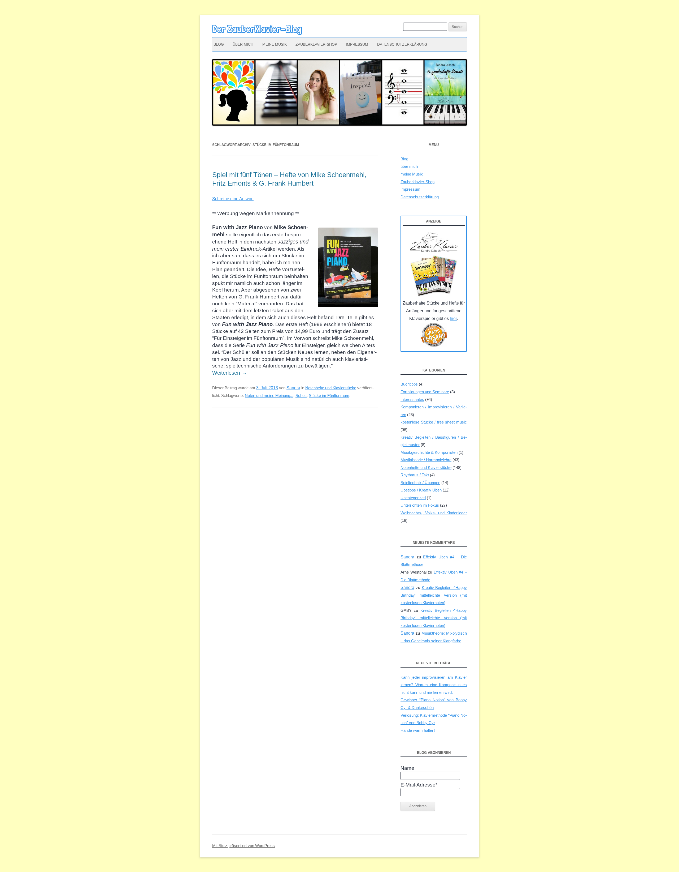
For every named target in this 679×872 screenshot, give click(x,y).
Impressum (357, 44)
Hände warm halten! (418, 730)
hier (453, 318)
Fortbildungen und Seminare (425, 392)
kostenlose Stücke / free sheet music (434, 422)
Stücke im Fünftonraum (329, 395)
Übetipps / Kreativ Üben (421, 490)
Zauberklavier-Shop (316, 44)
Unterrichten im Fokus (420, 505)
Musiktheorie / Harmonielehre (426, 460)
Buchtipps (409, 384)
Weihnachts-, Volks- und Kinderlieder (434, 513)
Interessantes (412, 399)
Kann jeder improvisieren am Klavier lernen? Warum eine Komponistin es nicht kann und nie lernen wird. (434, 685)
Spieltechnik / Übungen (420, 482)
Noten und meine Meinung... (269, 395)
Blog (219, 44)
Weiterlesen (229, 373)
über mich (243, 44)
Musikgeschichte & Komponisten (429, 452)
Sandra (293, 387)
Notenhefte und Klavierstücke (330, 388)
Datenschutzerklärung (402, 44)
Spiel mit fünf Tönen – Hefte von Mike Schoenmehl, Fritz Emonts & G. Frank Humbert (289, 179)
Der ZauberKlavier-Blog (257, 29)
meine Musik (274, 44)
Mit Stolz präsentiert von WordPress (243, 846)
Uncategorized (413, 497)
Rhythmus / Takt (415, 475)
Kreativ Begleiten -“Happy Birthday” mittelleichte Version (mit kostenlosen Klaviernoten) (434, 595)
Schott (301, 395)
